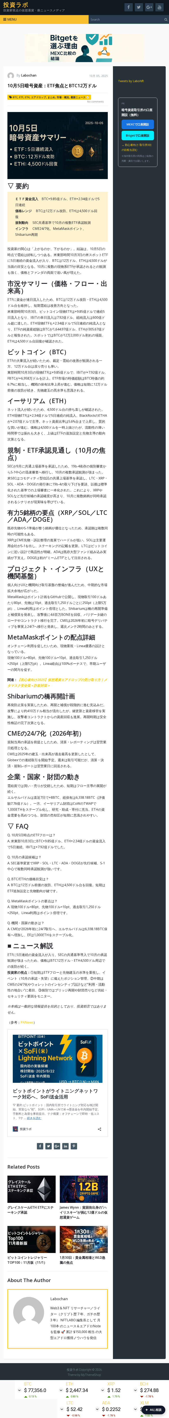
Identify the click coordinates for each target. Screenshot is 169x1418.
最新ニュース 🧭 (80, 97)
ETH (27, 97)
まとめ (51, 97)
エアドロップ (38, 97)
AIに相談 (153, 1410)
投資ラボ (16, 5)
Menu (12, 19)
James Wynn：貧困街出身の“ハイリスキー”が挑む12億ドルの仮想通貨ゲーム (84, 1212)
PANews (27, 1022)
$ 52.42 (74, 1409)
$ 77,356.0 (35, 1390)
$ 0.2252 (111, 1409)
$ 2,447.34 (77, 1390)
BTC (15, 97)
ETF (21, 97)
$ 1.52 (114, 1390)
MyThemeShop (91, 1375)
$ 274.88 (149, 1390)
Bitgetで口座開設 (137, 135)
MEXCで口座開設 (138, 124)
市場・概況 (63, 97)
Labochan (28, 75)
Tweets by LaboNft (131, 81)
